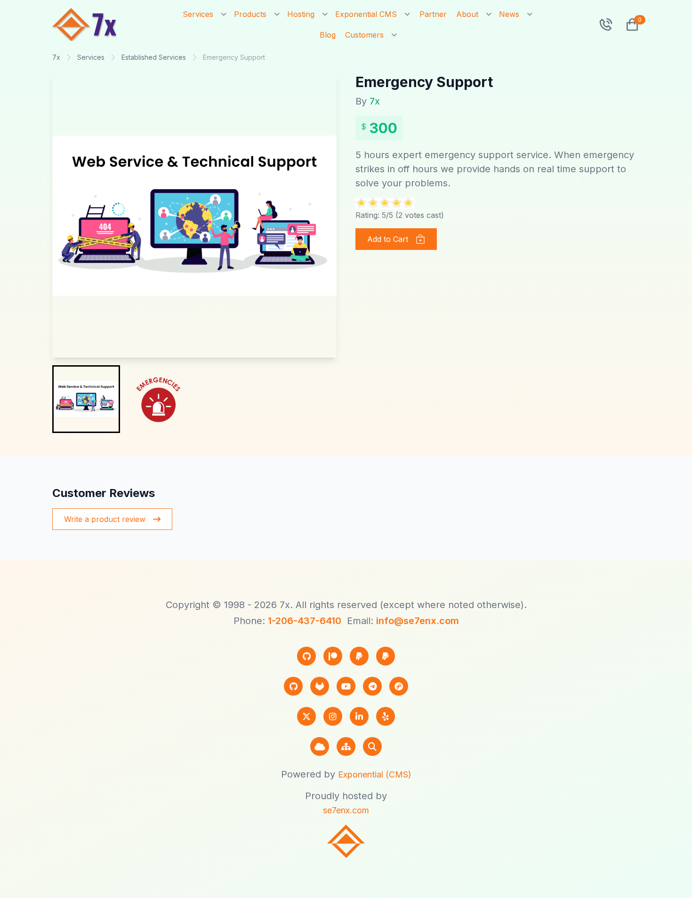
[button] (628, 24)
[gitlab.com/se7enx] (319, 686)
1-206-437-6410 (304, 620)
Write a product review (104, 519)
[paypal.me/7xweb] (359, 656)
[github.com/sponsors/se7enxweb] (306, 656)
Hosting (300, 14)
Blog (328, 35)
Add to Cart (387, 239)
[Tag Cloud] (319, 746)
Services (198, 14)
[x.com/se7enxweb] (306, 716)
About (467, 14)
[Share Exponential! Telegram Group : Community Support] (372, 686)
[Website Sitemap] (346, 746)
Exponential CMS (366, 14)
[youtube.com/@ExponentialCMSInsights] (346, 686)
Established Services (153, 57)
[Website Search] (372, 746)
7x (56, 57)
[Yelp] (385, 716)
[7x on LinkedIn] (359, 716)
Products (250, 14)
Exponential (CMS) (374, 774)
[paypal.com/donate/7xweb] (385, 656)
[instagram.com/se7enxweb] (332, 716)
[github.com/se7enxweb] (293, 686)
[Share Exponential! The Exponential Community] (398, 686)
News (509, 14)
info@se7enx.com (417, 620)
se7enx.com (346, 810)
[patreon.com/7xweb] (332, 656)
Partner (433, 14)
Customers (364, 35)
